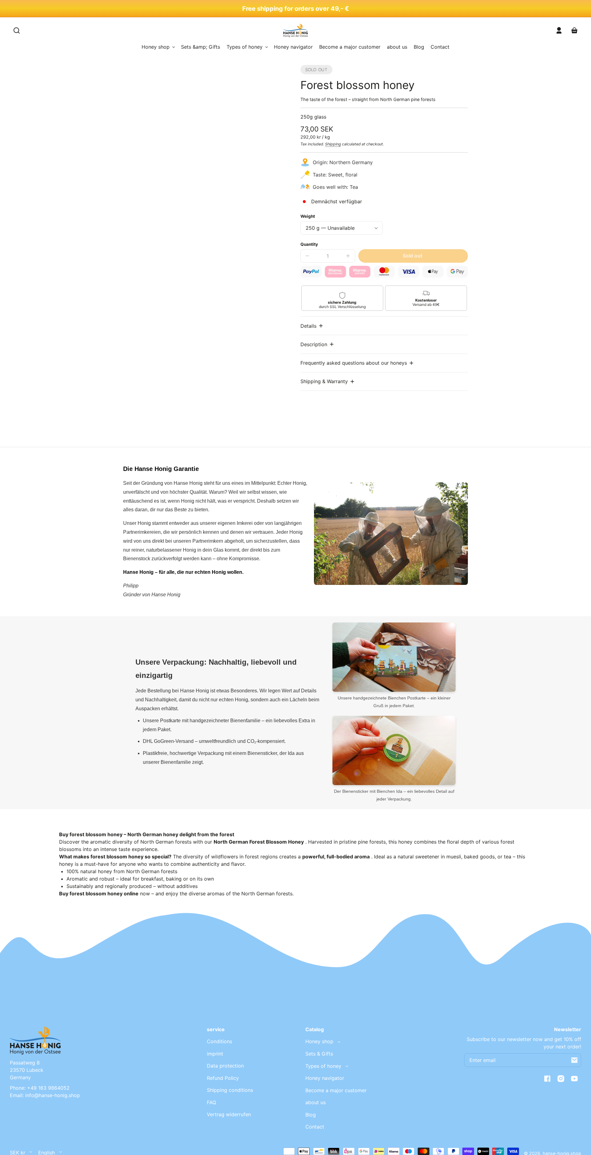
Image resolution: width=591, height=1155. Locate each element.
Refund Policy (223, 1078)
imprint (215, 1054)
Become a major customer (336, 1090)
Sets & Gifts (319, 1054)
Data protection (225, 1066)
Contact (314, 1127)
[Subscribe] (574, 1060)
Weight (307, 216)
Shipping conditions (230, 1090)
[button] (312, 326)
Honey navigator (324, 1078)
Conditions (219, 1041)
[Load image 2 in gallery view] (185, 301)
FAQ (211, 1102)
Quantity (309, 244)
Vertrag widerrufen (229, 1114)
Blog (310, 1115)
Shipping (333, 144)
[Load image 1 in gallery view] (164, 301)
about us (315, 1102)
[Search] (16, 30)
